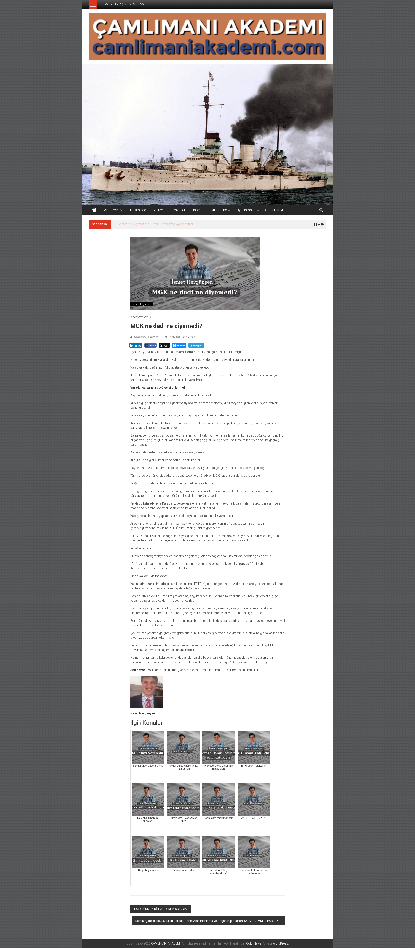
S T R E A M (274, 210)
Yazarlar (179, 210)
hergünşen (175, 336)
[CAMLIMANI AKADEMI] (94, 210)
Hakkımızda (137, 210)
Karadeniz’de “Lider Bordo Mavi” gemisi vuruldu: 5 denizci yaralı (161, 224)
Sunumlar (160, 210)
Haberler (198, 210)
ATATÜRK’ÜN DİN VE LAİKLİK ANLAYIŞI (161, 909)
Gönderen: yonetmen (146, 336)
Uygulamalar (246, 210)
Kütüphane (219, 210)
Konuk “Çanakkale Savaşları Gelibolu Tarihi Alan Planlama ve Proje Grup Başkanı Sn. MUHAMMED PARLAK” (207, 921)
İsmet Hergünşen (141, 304)
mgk (192, 336)
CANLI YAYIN (112, 210)
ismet (185, 336)
